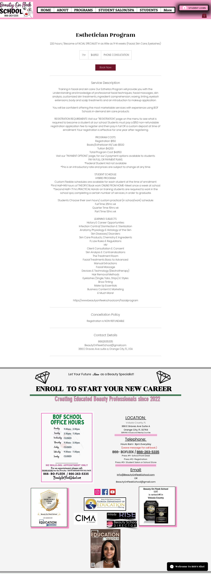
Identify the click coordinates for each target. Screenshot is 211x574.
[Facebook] (105, 492)
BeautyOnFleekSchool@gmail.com (136, 481)
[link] (105, 67)
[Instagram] (97, 492)
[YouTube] (113, 492)
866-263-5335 (148, 452)
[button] (204, 15)
